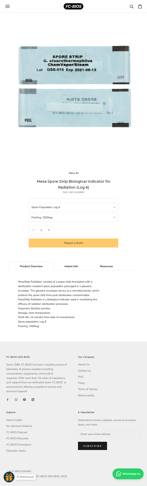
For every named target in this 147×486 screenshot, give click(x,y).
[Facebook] (7, 399)
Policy (81, 383)
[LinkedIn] (33, 399)
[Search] (132, 6)
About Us (83, 364)
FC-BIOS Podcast (16, 432)
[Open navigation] (7, 6)
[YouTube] (24, 399)
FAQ (80, 377)
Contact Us (84, 370)
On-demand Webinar (19, 426)
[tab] (31, 266)
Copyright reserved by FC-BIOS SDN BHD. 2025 (38, 476)
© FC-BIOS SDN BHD (20, 471)
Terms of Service (88, 389)
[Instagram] (16, 399)
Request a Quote (73, 243)
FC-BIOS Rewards (17, 438)
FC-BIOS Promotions (18, 444)
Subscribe (92, 445)
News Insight (14, 420)
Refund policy (86, 395)
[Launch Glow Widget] (9, 477)
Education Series (16, 451)
